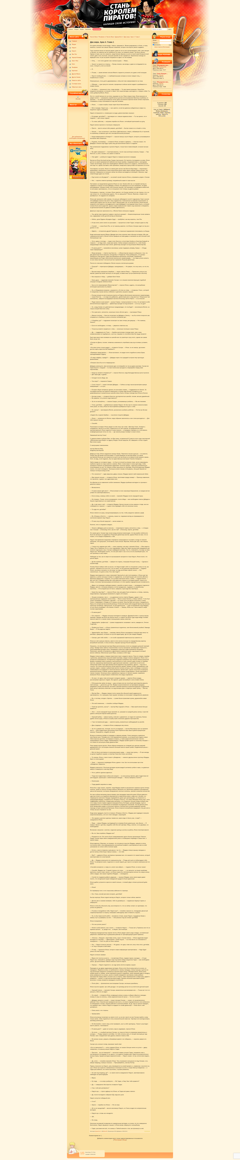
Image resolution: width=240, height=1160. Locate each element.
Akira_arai (161, 116)
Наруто (74, 47)
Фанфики (75, 67)
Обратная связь (77, 87)
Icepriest (155, 112)
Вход (124, 1140)
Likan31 (167, 112)
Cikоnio (161, 75)
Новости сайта (76, 80)
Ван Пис (74, 54)
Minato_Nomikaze (161, 111)
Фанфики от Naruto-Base (106, 37)
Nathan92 (105, 1131)
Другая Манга (76, 74)
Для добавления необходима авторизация (77, 137)
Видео (82, 29)
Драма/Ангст (119, 37)
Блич (73, 64)
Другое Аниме (76, 77)
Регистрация (166, 47)
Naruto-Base (94, 37)
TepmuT (164, 114)
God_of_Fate (158, 109)
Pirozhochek (162, 67)
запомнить (157, 45)
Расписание (97, 29)
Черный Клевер (76, 57)
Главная (70, 29)
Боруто (74, 51)
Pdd (161, 112)
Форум (76, 29)
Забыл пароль (158, 47)
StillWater (166, 109)
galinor (158, 114)
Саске (78, 99)
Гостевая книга (76, 83)
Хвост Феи (75, 60)
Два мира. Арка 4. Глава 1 (132, 37)
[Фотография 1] (78, 97)
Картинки (88, 29)
